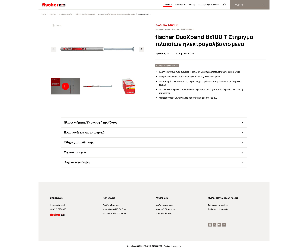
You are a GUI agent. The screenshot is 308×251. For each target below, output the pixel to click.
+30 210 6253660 (58, 209)
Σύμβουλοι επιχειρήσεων (218, 205)
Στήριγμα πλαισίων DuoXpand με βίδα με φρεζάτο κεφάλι (116, 14)
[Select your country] (224, 4)
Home (44, 14)
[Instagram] (210, 225)
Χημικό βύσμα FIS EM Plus (114, 209)
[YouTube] (219, 225)
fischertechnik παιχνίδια (218, 209)
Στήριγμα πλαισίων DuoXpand (85, 14)
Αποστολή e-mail (57, 205)
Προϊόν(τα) (160, 53)
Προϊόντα (52, 14)
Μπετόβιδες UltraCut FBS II (114, 213)
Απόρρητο (177, 246)
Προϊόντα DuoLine (111, 205)
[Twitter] (214, 225)
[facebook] (224, 225)
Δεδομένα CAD (183, 53)
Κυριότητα (167, 246)
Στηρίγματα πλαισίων (65, 14)
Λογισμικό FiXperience (165, 209)
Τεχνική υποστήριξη (163, 213)
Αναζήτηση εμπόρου (164, 205)
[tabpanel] (65, 86)
